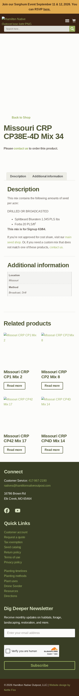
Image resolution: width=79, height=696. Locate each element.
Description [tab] (18, 176)
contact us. (56, 247)
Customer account (15, 532)
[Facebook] (7, 510)
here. (46, 9)
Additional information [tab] (47, 176)
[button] (67, 20)
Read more (14, 385)
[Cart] (74, 20)
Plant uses (11, 581)
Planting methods (15, 575)
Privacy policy (13, 562)
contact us (21, 148)
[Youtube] (17, 510)
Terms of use (12, 557)
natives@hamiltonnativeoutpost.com (27, 485)
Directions (10, 596)
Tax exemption (13, 542)
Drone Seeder (13, 586)
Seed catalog (12, 547)
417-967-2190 (37, 480)
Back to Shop (18, 117)
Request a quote (14, 537)
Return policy (12, 552)
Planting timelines (15, 571)
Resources (11, 591)
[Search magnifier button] (72, 29)
